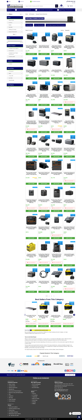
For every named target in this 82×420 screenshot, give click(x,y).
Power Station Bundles (39, 25)
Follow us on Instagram (41, 378)
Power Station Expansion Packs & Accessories (56, 25)
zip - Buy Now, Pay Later (14, 415)
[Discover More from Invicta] (62, 356)
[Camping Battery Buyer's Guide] (40, 330)
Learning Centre (12, 385)
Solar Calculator (12, 400)
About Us (22, 1)
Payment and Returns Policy (14, 408)
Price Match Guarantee (36, 1)
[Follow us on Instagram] (72, 370)
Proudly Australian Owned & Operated (44, 9)
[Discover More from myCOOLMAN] (29, 356)
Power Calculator (12, 399)
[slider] (7, 41)
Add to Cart (31, 326)
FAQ (10, 394)
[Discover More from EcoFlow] (45, 356)
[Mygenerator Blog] (74, 370)
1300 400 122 (71, 1)
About (32, 391)
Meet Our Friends (35, 398)
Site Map (34, 401)
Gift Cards (11, 397)
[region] (15, 155)
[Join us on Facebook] (66, 370)
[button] (69, 30)
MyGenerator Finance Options (15, 413)
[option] (31, 315)
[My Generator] (15, 5)
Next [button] (74, 315)
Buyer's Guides (12, 384)
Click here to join (70, 374)
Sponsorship (34, 400)
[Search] (56, 6)
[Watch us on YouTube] (70, 370)
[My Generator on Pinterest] (68, 370)
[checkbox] (15, 20)
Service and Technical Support (15, 390)
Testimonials (34, 396)
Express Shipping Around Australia (24, 9)
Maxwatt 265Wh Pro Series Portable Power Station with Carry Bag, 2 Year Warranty (43, 316)
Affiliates (34, 403)
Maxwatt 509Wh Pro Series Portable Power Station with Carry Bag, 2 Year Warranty (68, 316)
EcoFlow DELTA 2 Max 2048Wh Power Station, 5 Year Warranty (56, 316)
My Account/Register (36, 384)
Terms (9, 405)
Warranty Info (11, 389)
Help (9, 1)
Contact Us (11, 395)
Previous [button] (25, 315)
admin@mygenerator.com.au (62, 389)
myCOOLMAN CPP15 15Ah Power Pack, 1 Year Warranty (31, 316)
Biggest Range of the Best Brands (66, 9)
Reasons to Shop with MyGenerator (16, 392)
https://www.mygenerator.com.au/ (61, 390)
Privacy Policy (11, 410)
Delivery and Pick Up (13, 387)
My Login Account (36, 382)
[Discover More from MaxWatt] (37, 356)
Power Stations (29, 25)
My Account (61, 7)
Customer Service (12, 382)
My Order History (35, 387)
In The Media (35, 395)
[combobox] (40, 6)
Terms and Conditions (13, 406)
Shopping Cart (35, 385)
